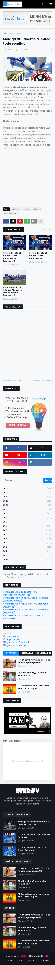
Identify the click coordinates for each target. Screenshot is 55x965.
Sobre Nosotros (13, 636)
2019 (27, 517)
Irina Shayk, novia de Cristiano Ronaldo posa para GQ (34, 661)
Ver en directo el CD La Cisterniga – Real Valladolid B (24, 617)
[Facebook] (6, 221)
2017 (27, 525)
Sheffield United (11, 213)
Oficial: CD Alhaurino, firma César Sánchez (32, 849)
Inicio (5, 33)
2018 (27, 521)
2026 (27, 488)
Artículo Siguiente (41, 380)
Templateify (22, 956)
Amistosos (15, 33)
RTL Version (43, 960)
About (19, 960)
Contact (30, 960)
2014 (27, 538)
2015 (27, 534)
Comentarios (43, 653)
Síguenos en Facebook (17, 642)
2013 (27, 542)
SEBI (47, 956)
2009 (27, 559)
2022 (27, 505)
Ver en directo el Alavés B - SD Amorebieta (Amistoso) (12, 257)
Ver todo (47, 229)
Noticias (36, 209)
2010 (27, 555)
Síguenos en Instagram (17, 645)
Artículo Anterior (13, 380)
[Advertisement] (28, 181)
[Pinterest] (20, 221)
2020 (27, 513)
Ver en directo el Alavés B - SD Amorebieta (38, 256)
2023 (27, 500)
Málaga (27, 209)
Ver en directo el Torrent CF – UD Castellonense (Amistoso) (20, 593)
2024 (27, 496)
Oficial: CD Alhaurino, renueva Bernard (34, 836)
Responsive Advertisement (27, 761)
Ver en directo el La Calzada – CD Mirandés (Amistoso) (26, 611)
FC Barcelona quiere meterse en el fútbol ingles (34, 687)
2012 (27, 546)
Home (9, 960)
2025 (27, 492)
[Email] (34, 221)
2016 (27, 530)
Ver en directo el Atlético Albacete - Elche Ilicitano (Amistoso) (13, 291)
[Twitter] (13, 221)
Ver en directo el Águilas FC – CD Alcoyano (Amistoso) (25, 605)
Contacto (9, 633)
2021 (27, 509)
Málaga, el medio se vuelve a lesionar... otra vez (33, 823)
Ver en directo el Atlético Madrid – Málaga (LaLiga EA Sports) (25, 599)
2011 (27, 551)
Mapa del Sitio (13, 639)
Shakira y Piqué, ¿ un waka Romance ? (32, 674)
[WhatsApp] (27, 221)
